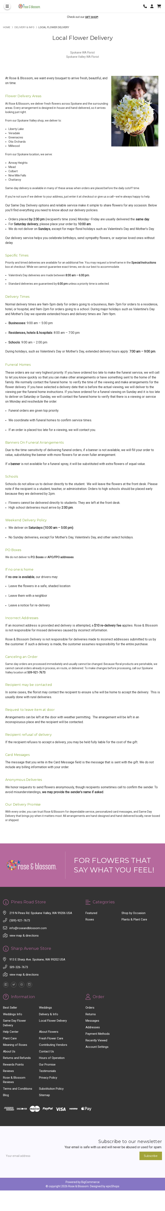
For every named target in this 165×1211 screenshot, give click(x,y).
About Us (9, 1051)
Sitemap (44, 1095)
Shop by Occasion (133, 913)
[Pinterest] (21, 984)
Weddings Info (12, 1014)
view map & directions (24, 935)
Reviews (8, 1071)
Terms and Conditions (17, 1088)
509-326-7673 (18, 967)
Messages (92, 1020)
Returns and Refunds (17, 1058)
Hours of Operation (52, 1058)
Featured (91, 913)
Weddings (45, 1007)
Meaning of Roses (15, 1045)
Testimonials (47, 1071)
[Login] (153, 6)
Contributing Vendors (53, 1045)
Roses (90, 919)
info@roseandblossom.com (28, 928)
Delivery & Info (48, 1014)
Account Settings (97, 1047)
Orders (90, 1007)
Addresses (93, 1027)
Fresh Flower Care (51, 1038)
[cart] (159, 6)
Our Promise (47, 1064)
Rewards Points (13, 1064)
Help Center (11, 1032)
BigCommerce (90, 1182)
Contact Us (46, 1051)
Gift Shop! (91, 17)
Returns (91, 1014)
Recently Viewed (96, 1040)
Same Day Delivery (24, 205)
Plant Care (10, 1038)
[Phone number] (146, 6)
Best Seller (10, 1007)
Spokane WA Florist (82, 52)
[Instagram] (29, 984)
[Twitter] (13, 984)
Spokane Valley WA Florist (82, 56)
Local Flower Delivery (53, 1020)
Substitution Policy (51, 1088)
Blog (6, 1095)
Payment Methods (98, 1034)
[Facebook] (6, 984)
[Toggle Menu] (7, 6)
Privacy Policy (48, 1077)
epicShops (112, 1186)
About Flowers (48, 1032)
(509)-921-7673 (19, 920)
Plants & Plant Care (134, 919)
